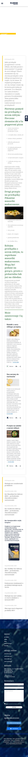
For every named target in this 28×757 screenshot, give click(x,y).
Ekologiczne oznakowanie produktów (14, 484)
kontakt (6, 645)
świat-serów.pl (7, 643)
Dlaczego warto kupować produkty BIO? (13, 609)
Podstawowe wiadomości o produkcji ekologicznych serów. (14, 585)
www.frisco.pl (7, 653)
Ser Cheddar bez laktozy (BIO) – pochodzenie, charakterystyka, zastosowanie (13, 572)
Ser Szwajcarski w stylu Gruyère (13, 521)
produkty (6, 637)
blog (5, 641)
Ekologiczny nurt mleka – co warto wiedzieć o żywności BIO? (14, 598)
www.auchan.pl (8, 661)
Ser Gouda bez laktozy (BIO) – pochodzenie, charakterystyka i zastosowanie (12, 512)
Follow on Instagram (14, 723)
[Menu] (2, 3)
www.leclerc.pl (7, 656)
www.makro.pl (7, 658)
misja (5, 639)
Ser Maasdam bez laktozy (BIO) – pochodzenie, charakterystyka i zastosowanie (14, 497)
